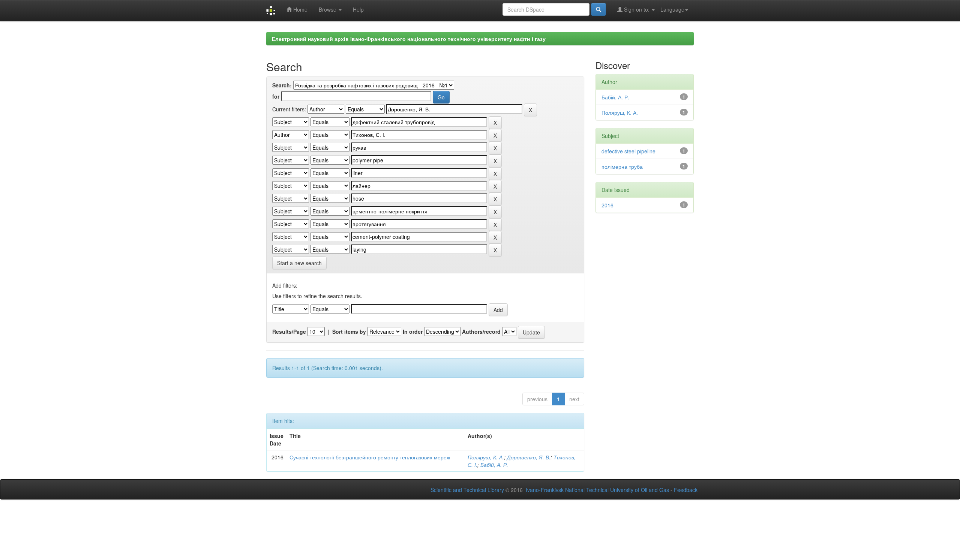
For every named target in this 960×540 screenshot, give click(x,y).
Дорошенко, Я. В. (528, 457)
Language (672, 9)
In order (413, 331)
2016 (608, 205)
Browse (328, 9)
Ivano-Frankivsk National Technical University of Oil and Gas (597, 490)
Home (300, 9)
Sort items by (349, 331)
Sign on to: (636, 9)
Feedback (686, 490)
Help (358, 9)
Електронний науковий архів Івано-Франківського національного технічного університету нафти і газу (409, 38)
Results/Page (289, 331)
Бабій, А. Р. (494, 464)
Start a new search (299, 263)
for (275, 96)
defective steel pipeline (629, 151)
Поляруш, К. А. (486, 457)
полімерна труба (622, 166)
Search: (282, 85)
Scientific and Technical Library (467, 490)
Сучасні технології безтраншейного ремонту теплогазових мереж (370, 457)
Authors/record (481, 331)
